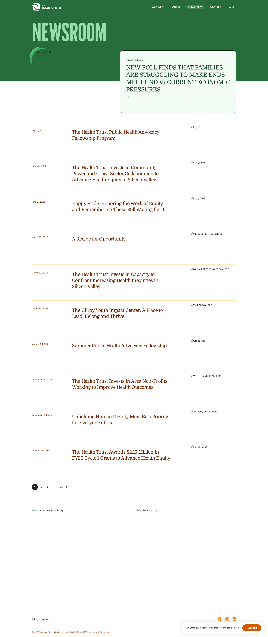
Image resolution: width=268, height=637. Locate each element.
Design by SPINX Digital (99, 632)
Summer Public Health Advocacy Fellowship (119, 345)
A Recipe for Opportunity (99, 239)
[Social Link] (219, 619)
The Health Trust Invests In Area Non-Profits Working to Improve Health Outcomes (119, 384)
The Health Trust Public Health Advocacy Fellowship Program (115, 135)
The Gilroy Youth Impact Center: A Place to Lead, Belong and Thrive (117, 313)
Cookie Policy (232, 627)
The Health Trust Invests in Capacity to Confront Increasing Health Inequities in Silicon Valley (115, 280)
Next (61, 487)
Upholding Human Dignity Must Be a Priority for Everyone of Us (120, 419)
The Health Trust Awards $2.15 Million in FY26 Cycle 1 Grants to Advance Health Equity (121, 455)
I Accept (252, 627)
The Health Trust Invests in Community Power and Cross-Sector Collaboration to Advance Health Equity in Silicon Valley (115, 173)
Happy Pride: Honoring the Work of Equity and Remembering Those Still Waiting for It (118, 206)
